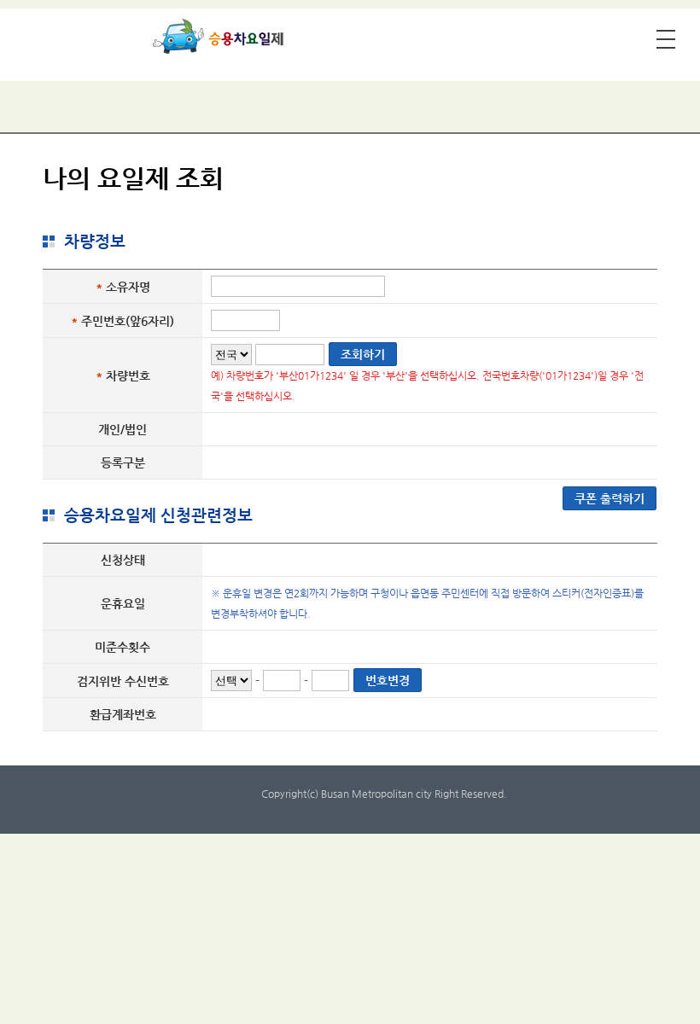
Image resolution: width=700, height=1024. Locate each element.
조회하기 (363, 354)
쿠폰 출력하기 (610, 498)
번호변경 (387, 680)
